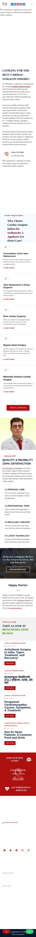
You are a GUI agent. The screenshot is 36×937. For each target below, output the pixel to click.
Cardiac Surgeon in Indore (15, 643)
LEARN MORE (8, 268)
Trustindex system (23, 600)
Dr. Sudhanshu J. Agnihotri (11, 468)
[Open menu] (32, 4)
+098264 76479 (11, 910)
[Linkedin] (24, 4)
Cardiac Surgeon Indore (21, 86)
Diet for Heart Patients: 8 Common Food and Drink (18, 734)
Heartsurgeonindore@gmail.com (19, 914)
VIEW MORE (10, 663)
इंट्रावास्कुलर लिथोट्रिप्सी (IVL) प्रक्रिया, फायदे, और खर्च (18, 680)
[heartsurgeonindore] (4, 4)
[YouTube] (18, 4)
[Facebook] (12, 4)
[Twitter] (15, 4)
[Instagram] (21, 4)
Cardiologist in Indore (13, 723)
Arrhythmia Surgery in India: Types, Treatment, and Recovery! (17, 653)
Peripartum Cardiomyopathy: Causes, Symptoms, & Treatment (17, 706)
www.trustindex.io (15, 608)
